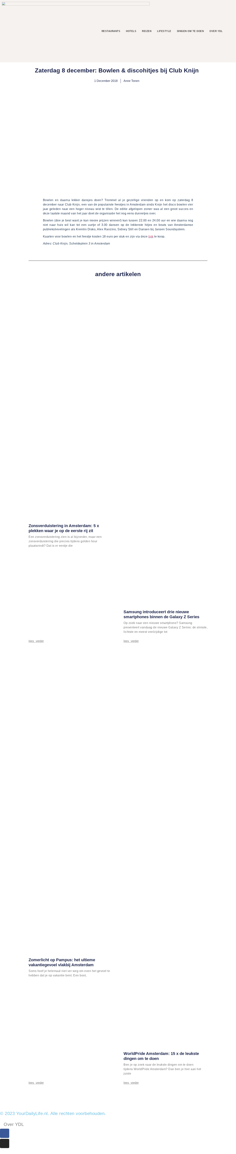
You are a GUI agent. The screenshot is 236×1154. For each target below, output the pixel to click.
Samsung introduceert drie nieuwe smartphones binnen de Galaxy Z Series (161, 614)
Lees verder (36, 641)
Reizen (146, 31)
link (150, 236)
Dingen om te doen (190, 31)
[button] (231, 31)
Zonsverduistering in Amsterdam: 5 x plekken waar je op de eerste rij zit (64, 528)
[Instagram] (4, 1143)
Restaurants (111, 31)
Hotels (131, 31)
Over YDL (216, 31)
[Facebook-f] (4, 1133)
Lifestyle (164, 31)
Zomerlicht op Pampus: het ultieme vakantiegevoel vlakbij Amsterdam (62, 962)
